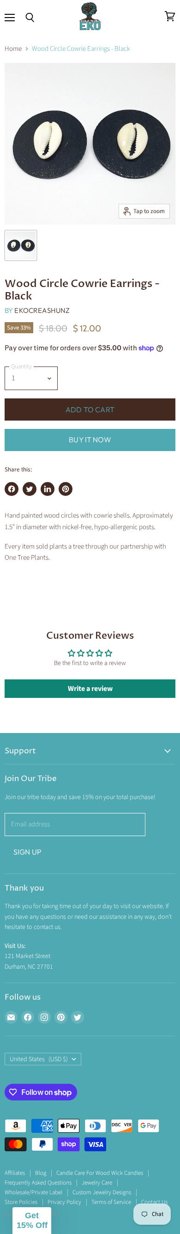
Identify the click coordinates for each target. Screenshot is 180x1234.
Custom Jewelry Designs (101, 1192)
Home (13, 49)
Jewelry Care (97, 1183)
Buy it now (90, 439)
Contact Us (154, 1202)
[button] (31, 1220)
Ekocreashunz (42, 310)
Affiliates (15, 1173)
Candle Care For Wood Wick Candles (99, 1173)
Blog (40, 1173)
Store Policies (21, 1202)
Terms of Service (111, 1202)
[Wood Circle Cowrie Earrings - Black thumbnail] (20, 245)
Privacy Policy (64, 1202)
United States (39, 1059)
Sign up (27, 851)
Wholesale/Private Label (33, 1192)
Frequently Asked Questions (38, 1183)
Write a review (90, 689)
